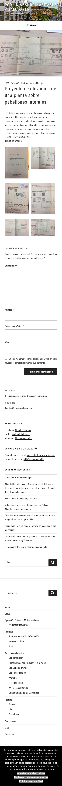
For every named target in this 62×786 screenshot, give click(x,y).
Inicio (7, 607)
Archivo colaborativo (14, 653)
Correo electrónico (14, 326)
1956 (7, 83)
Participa (9, 631)
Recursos (9, 699)
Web (7, 342)
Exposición (14, 714)
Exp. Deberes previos (18, 667)
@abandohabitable (21, 434)
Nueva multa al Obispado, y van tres (21, 498)
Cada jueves (10, 721)
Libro (11, 709)
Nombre (9, 309)
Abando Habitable (23, 430)
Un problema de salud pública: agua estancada (26, 547)
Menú (33, 25)
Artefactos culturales (18, 687)
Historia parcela (28, 83)
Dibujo (40, 83)
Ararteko (13, 677)
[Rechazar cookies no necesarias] (58, 766)
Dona (11, 646)
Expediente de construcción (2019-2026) (27, 663)
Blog (7, 727)
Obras (7, 613)
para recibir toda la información (41, 455)
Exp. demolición (16, 657)
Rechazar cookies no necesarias (31, 777)
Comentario (11, 265)
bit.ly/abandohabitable (34, 459)
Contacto (9, 734)
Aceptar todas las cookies (31, 773)
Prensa (12, 704)
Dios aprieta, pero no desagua (18, 477)
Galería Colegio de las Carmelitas (24, 692)
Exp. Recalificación (17, 672)
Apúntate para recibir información (24, 636)
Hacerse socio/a (16, 641)
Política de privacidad (31, 781)
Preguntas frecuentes (18, 624)
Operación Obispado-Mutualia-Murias (22, 620)
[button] (18, 163)
